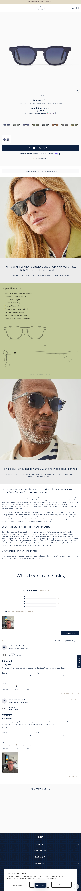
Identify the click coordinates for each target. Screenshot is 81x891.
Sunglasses (40, 851)
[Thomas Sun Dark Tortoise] (35, 124)
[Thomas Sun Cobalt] (26, 124)
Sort (58, 641)
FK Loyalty (54, 171)
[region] (8, 622)
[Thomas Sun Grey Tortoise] (16, 124)
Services (40, 863)
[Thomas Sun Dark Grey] (55, 124)
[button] (40, 108)
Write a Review (72, 633)
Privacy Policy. (50, 878)
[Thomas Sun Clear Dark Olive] (65, 124)
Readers (40, 844)
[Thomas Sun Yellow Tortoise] (74, 124)
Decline (61, 885)
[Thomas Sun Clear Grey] (6, 124)
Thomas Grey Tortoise (15, 656)
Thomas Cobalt (13, 709)
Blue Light (40, 857)
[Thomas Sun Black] (45, 124)
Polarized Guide (41, 159)
